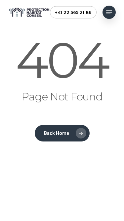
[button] (109, 12)
